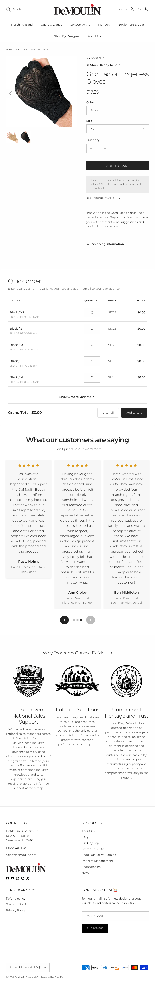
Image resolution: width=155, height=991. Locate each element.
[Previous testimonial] (64, 620)
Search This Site (93, 849)
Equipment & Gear (131, 24)
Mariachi (104, 24)
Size (89, 121)
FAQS (86, 837)
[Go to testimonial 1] (74, 620)
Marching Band (22, 24)
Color (90, 102)
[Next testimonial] (90, 620)
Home (9, 49)
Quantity (92, 140)
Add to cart (117, 166)
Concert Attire (80, 24)
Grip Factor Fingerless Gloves (32, 49)
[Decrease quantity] (90, 148)
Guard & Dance (51, 24)
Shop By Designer (67, 36)
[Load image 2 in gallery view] (42, 91)
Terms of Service (17, 904)
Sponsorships (91, 867)
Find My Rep (90, 843)
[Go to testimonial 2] (77, 620)
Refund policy (15, 898)
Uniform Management (97, 861)
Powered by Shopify (52, 977)
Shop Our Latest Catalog (99, 855)
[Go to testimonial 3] (81, 620)
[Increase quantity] (106, 148)
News (85, 872)
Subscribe (95, 928)
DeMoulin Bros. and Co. (27, 977)
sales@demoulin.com (21, 855)
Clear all (108, 412)
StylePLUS (98, 58)
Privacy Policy (15, 910)
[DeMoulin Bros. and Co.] (77, 9)
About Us (94, 36)
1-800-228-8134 (16, 847)
